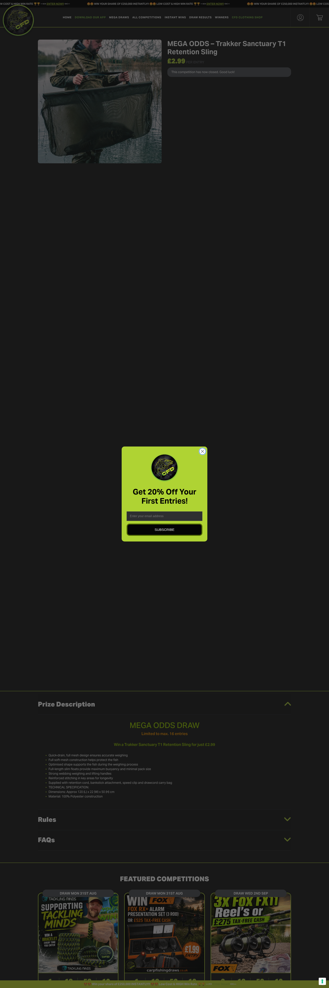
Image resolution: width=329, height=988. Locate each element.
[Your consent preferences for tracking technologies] (322, 981)
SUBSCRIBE (164, 530)
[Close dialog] (202, 451)
